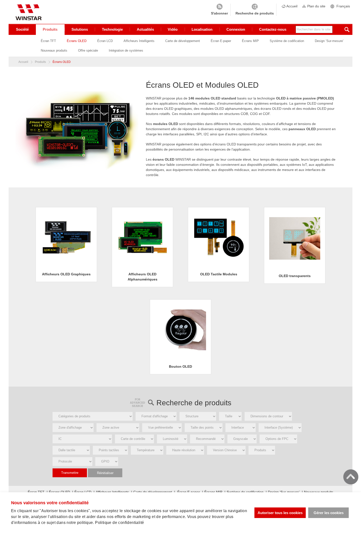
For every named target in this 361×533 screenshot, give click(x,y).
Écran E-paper (221, 41)
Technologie (112, 29)
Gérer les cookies (329, 513)
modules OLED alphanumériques (226, 109)
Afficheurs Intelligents (139, 41)
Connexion (235, 29)
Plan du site (316, 6)
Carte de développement (182, 41)
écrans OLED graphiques (172, 109)
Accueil (291, 6)
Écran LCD (105, 41)
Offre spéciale (88, 50)
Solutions (79, 29)
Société (22, 29)
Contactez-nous (272, 29)
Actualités (145, 29)
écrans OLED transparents (236, 144)
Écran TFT (48, 41)
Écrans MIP (250, 41)
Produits (50, 29)
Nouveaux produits (54, 50)
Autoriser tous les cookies (280, 513)
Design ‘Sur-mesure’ (329, 41)
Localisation (202, 29)
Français (343, 6)
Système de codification (287, 41)
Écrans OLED (76, 41)
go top (351, 477)
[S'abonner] (219, 10)
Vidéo (173, 29)
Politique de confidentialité (119, 522)
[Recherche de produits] (255, 10)
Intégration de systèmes (126, 50)
